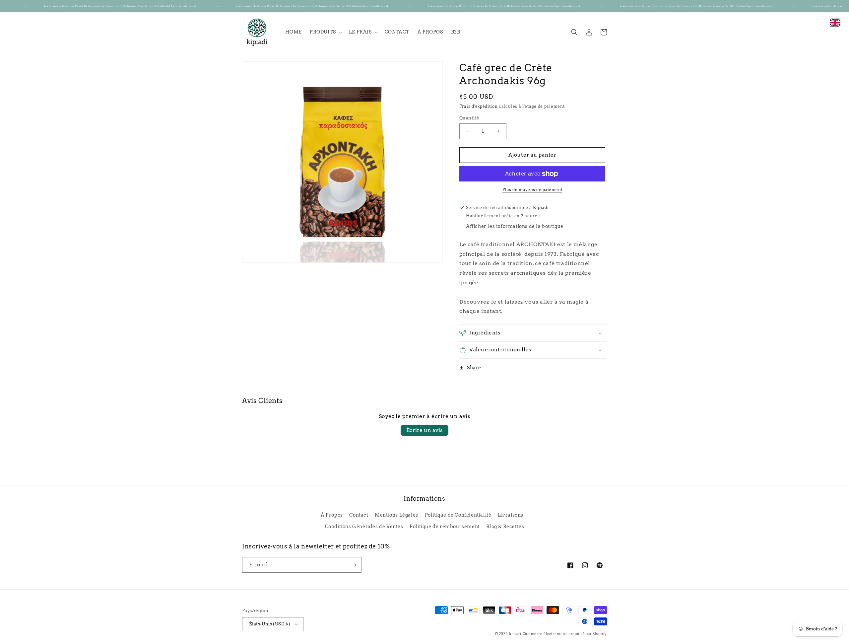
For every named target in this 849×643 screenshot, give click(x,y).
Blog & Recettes (505, 526)
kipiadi (515, 634)
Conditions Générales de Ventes (364, 526)
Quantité (469, 117)
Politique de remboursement (445, 526)
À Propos (332, 515)
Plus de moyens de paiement (532, 189)
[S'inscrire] (354, 565)
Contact (358, 515)
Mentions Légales (396, 515)
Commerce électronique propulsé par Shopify (565, 634)
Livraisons (510, 515)
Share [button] (474, 367)
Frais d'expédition (478, 106)
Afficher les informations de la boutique (514, 226)
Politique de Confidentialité (458, 515)
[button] (325, 32)
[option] (835, 26)
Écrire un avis (424, 430)
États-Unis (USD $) (269, 623)
